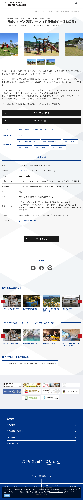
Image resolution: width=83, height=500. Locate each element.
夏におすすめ (23, 147)
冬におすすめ (57, 147)
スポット (43, 11)
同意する (7, 495)
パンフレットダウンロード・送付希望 (51, 486)
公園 (20, 135)
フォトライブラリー (10, 486)
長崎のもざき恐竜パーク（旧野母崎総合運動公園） (65, 11)
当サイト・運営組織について (41, 476)
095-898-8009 (24, 171)
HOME (35, 11)
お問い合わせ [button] (72, 486)
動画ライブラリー (31, 486)
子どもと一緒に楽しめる (27, 141)
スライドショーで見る (41, 113)
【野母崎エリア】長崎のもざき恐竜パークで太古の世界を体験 (30, 363)
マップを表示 (41, 239)
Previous (3, 301)
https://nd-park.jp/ (28, 220)
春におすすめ (69, 141)
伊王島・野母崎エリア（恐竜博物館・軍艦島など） (36, 129)
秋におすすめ (40, 147)
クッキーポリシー (57, 492)
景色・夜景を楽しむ (50, 141)
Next (80, 301)
